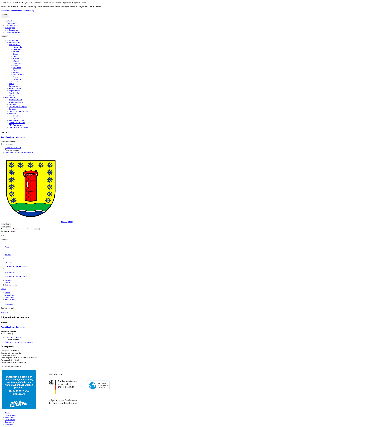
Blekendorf (16, 51)
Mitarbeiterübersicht (16, 102)
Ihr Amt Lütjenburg (11, 40)
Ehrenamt (12, 113)
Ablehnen (4, 14)
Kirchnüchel (17, 68)
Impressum (9, 304)
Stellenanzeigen (14, 86)
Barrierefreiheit (10, 297)
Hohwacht (16, 65)
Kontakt (7, 292)
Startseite (8, 280)
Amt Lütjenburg (18, 47)
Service (7, 282)
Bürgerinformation (15, 90)
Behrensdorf (17, 49)
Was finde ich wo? (15, 100)
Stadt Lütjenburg (18, 74)
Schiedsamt (17, 116)
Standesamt (13, 109)
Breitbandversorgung (16, 120)
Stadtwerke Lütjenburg (17, 123)
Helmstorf (16, 58)
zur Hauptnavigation (12, 25)
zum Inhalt (8, 21)
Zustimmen (5, 17)
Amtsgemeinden (14, 45)
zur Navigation (10, 28)
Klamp (15, 70)
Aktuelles (12, 95)
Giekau (15, 56)
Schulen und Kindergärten (18, 107)
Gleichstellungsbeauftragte (18, 111)
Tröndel (15, 81)
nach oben (4, 312)
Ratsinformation (14, 93)
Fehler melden (10, 299)
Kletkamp (16, 72)
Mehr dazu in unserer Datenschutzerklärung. (17, 10)
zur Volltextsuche (11, 23)
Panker (15, 77)
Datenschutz (9, 302)
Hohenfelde (17, 63)
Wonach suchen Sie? (8, 229)
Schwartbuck (17, 79)
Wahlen (11, 84)
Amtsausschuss (14, 42)
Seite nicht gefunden (12, 285)
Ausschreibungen (15, 88)
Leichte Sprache (10, 295)
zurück (3, 310)
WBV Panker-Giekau (16, 125)
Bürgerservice (10, 97)
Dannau (15, 54)
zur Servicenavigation (12, 32)
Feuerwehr (16, 118)
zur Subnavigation (11, 30)
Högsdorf (16, 61)
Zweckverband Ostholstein (18, 127)
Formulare (12, 104)
